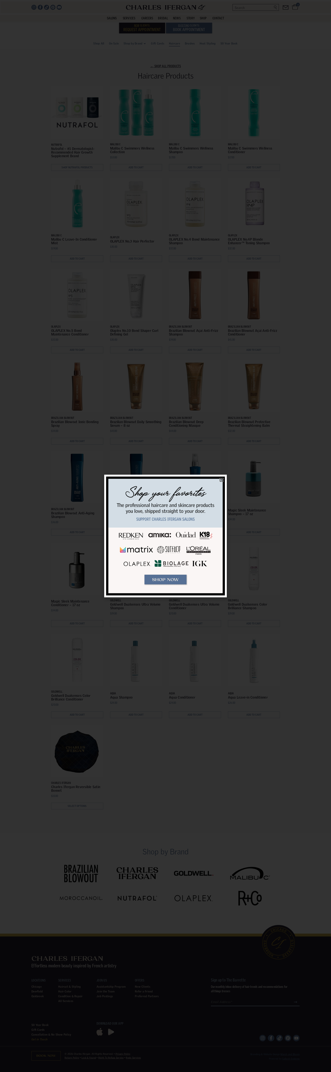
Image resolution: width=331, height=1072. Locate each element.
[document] (165, 536)
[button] (221, 479)
